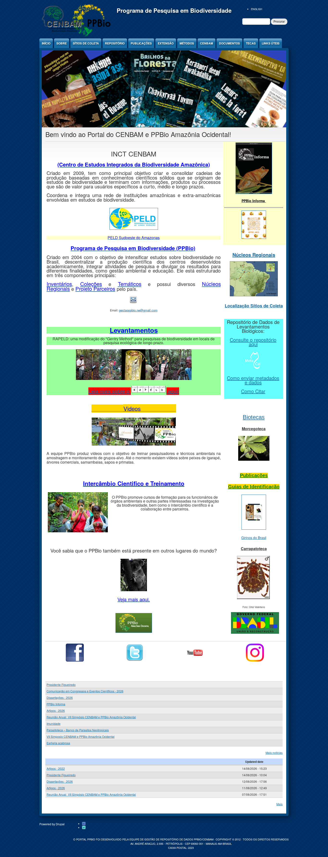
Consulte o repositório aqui (253, 342)
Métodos (187, 43)
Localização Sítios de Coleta (254, 306)
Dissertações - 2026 (60, 698)
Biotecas (254, 417)
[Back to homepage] (75, 36)
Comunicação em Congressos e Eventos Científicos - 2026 (85, 691)
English (256, 9)
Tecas (251, 43)
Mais (279, 804)
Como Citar (253, 391)
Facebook (84, 824)
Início (46, 43)
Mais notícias (274, 753)
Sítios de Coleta (86, 43)
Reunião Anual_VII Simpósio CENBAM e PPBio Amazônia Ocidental (91, 717)
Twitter (84, 828)
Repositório (115, 43)
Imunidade (54, 723)
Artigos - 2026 (56, 710)
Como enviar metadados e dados (253, 380)
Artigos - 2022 (56, 768)
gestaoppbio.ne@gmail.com (138, 310)
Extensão (166, 43)
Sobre (61, 43)
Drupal (60, 824)
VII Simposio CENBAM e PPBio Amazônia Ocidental (81, 736)
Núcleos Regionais (253, 254)
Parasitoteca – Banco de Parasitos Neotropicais (78, 730)
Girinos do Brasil (253, 537)
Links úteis (270, 43)
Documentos (229, 43)
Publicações (141, 43)
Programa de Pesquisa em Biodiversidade (174, 10)
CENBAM (206, 43)
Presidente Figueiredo (61, 685)
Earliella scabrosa (58, 743)
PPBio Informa (56, 704)
